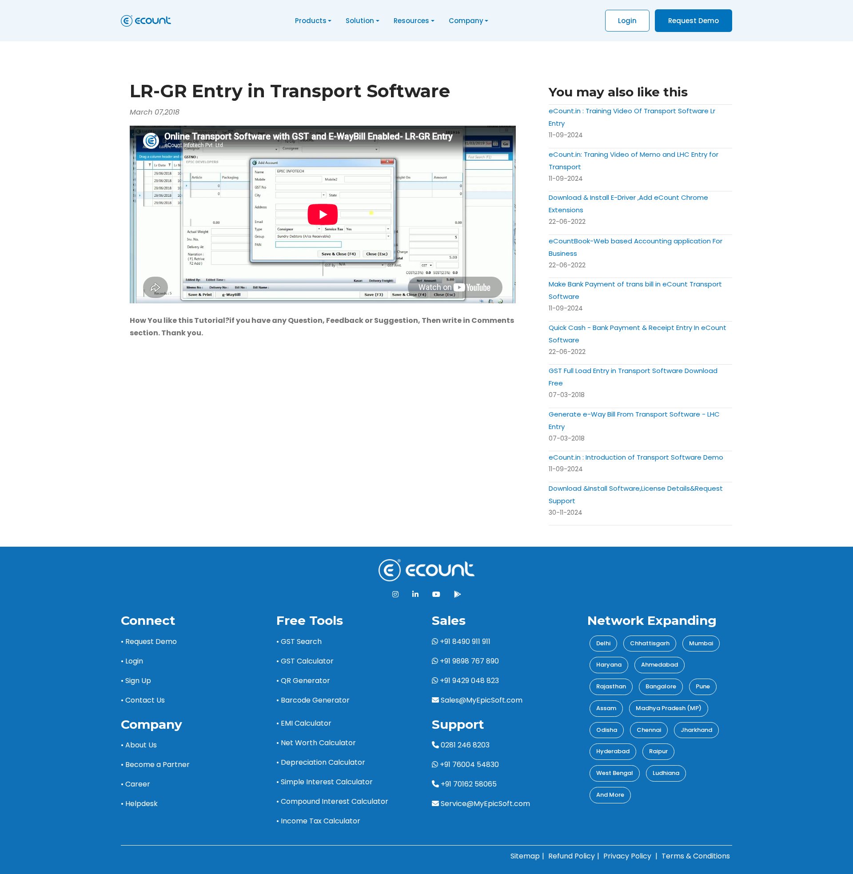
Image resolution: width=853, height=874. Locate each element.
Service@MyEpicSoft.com (485, 804)
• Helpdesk (139, 804)
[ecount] (426, 569)
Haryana (609, 664)
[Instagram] (395, 594)
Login (627, 20)
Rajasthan (611, 686)
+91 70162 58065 (468, 784)
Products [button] (311, 20)
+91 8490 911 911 (464, 641)
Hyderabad (613, 751)
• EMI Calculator (303, 723)
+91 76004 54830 (468, 764)
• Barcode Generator (313, 700)
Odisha (606, 730)
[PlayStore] (457, 594)
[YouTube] (436, 594)
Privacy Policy (627, 856)
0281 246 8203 (464, 745)
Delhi (603, 643)
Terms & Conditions (696, 856)
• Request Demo (149, 641)
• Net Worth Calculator (316, 743)
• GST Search (299, 641)
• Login (132, 661)
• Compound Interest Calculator (332, 801)
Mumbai (701, 643)
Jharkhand (696, 730)
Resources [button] (411, 20)
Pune (703, 686)
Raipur (658, 751)
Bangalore (661, 686)
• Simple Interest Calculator (324, 782)
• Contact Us (143, 700)
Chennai (649, 730)
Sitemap (525, 856)
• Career (135, 784)
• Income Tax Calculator (318, 821)
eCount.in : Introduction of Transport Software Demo (636, 457)
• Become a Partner (155, 764)
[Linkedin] (415, 594)
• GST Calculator (305, 661)
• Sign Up (136, 680)
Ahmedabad (659, 664)
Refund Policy (571, 856)
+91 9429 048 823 (468, 680)
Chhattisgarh (650, 643)
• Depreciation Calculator (320, 762)
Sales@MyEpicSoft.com (481, 700)
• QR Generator (303, 680)
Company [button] (466, 20)
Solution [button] (360, 20)
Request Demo (693, 20)
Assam (606, 708)
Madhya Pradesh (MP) (669, 708)
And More (610, 795)
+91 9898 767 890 (468, 661)
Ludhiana (666, 773)
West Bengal (614, 773)
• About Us (139, 745)
